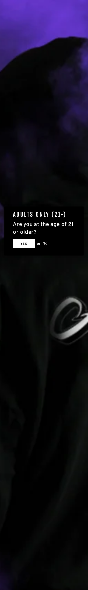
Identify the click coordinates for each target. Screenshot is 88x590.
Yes (24, 243)
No (45, 243)
